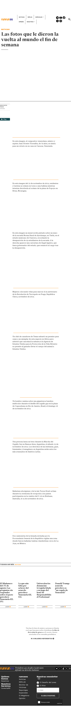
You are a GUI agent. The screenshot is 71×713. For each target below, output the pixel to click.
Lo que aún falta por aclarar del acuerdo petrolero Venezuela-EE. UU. (25, 590)
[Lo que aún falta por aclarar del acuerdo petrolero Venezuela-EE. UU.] (26, 576)
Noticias (5, 29)
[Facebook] (64, 18)
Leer (7, 607)
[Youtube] (60, 18)
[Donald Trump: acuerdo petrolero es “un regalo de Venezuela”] (63, 576)
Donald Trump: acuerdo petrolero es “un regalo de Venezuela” (62, 588)
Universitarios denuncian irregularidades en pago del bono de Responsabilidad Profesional (44, 590)
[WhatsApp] (4, 112)
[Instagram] (60, 21)
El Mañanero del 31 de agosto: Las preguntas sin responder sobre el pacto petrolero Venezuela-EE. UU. (6, 593)
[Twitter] (57, 21)
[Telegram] (57, 18)
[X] (1, 115)
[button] (69, 19)
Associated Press (3, 106)
